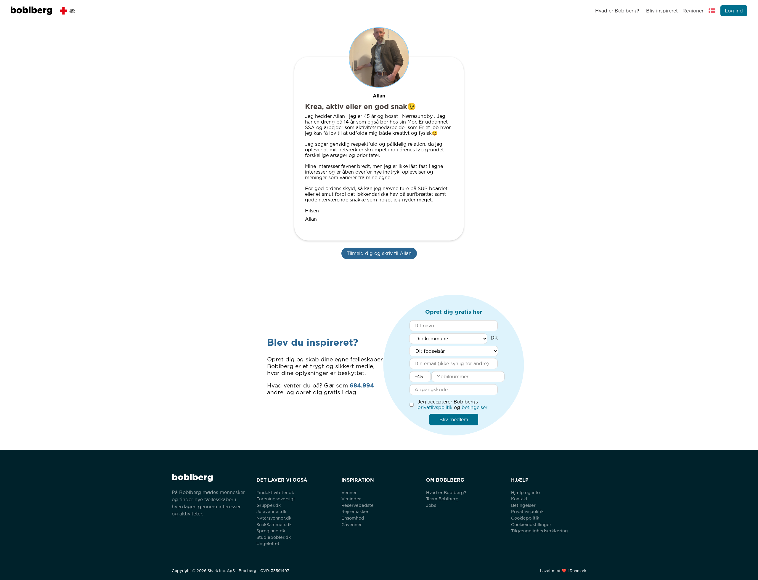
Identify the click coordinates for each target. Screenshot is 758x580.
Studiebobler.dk (273, 537)
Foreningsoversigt (275, 498)
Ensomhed (352, 517)
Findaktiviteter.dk (275, 492)
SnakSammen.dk (274, 524)
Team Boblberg (442, 498)
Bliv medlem (453, 419)
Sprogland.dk (270, 530)
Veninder (351, 498)
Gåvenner (351, 524)
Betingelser (523, 505)
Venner (349, 492)
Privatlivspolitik (527, 511)
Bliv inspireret (661, 11)
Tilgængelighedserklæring (539, 530)
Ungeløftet (268, 543)
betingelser (474, 407)
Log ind (734, 11)
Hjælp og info (525, 492)
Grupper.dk (268, 505)
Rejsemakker (355, 511)
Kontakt (519, 498)
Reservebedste (357, 505)
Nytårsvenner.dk (273, 517)
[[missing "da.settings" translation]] (712, 10)
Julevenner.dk (271, 511)
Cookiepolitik (525, 517)
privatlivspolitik (434, 407)
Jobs (431, 505)
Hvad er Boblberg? (617, 11)
